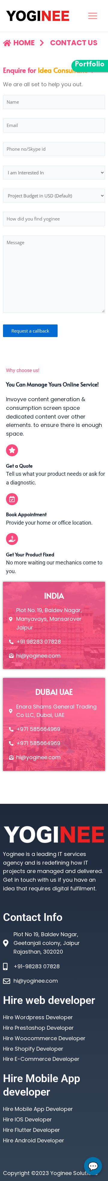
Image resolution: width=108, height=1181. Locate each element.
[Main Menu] (92, 15)
